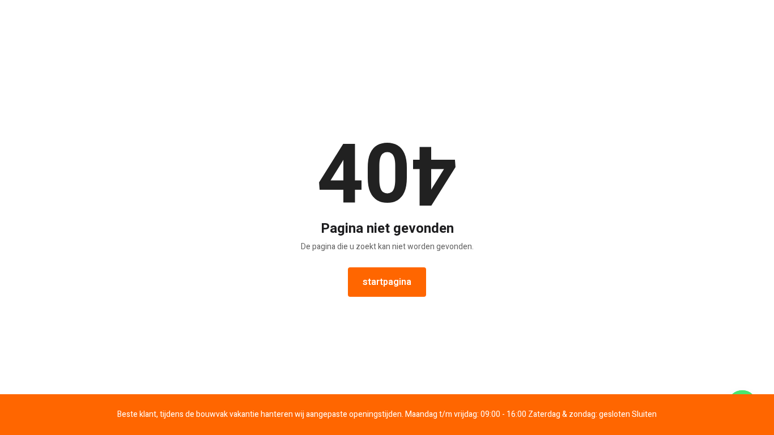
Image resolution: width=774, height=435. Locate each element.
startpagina (387, 282)
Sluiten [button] (644, 414)
